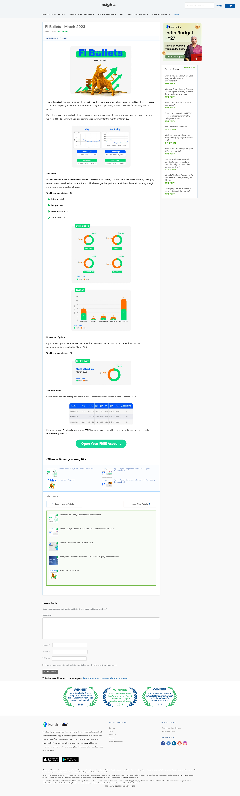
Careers (112, 728)
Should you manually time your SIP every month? (179, 150)
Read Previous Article (64, 504)
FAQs (111, 731)
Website (46, 658)
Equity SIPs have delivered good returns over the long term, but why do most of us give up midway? (177, 163)
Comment (46, 615)
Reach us (112, 735)
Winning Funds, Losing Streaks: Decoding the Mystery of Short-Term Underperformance (179, 91)
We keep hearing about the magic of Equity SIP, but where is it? (179, 137)
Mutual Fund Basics (53, 15)
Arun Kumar (170, 130)
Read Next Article (140, 504)
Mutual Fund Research (81, 15)
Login (230, 6)
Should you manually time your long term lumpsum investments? (179, 78)
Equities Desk (63, 31)
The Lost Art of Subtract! (176, 127)
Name (46, 645)
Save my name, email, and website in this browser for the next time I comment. (81, 665)
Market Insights (161, 15)
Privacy (111, 738)
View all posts (189, 67)
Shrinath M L (170, 143)
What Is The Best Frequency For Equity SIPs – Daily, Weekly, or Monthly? (179, 177)
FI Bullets (63, 38)
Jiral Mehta (170, 84)
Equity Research (107, 15)
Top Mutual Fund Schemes (171, 728)
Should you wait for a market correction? (178, 104)
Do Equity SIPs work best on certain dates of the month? (178, 190)
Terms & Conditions (116, 741)
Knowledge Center (169, 731)
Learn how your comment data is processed (105, 678)
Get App (219, 5)
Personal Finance (138, 15)
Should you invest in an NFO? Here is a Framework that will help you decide (178, 116)
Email (46, 651)
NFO (122, 15)
